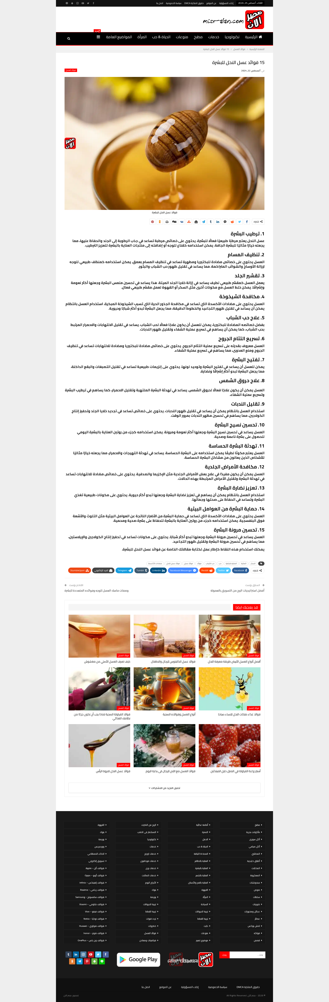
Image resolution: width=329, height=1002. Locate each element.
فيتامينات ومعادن (147, 940)
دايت (206, 926)
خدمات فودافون (148, 861)
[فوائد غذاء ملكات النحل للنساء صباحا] (229, 688)
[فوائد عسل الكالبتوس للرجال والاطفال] (164, 636)
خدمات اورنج (150, 854)
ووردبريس (99, 846)
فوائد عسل (188, 563)
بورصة (153, 897)
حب (220, 563)
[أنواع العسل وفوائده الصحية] (164, 688)
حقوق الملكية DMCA (194, 3)
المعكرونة (255, 875)
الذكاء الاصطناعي (95, 854)
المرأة (142, 36)
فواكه (257, 933)
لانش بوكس (254, 926)
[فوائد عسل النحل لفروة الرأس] (99, 745)
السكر (253, 563)
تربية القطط (202, 919)
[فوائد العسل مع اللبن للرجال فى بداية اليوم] (164, 745)
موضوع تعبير (202, 940)
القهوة (204, 890)
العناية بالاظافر (201, 861)
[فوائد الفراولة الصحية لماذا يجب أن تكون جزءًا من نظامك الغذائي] (99, 688)
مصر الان (68, 995)
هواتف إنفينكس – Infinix (92, 882)
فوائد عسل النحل (173, 563)
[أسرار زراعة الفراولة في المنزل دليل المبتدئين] (229, 745)
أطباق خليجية (253, 861)
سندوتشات (255, 882)
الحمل (205, 839)
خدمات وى (150, 868)
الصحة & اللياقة (201, 854)
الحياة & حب (161, 36)
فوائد (199, 563)
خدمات (213, 36)
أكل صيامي (254, 846)
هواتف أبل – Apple (95, 868)
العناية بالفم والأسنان (198, 882)
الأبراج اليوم (150, 882)
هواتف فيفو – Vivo (94, 911)
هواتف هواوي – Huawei (91, 926)
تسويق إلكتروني (96, 861)
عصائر (257, 919)
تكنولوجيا (232, 36)
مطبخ (198, 36)
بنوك (154, 890)
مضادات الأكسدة (155, 563)
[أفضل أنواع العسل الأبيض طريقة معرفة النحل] (229, 636)
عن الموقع (211, 3)
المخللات (256, 868)
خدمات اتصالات (149, 875)
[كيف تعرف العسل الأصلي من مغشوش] (99, 636)
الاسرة (205, 832)
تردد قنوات (151, 919)
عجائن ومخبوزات (252, 911)
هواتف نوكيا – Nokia (94, 919)
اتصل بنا (159, 3)
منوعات (182, 36)
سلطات (256, 897)
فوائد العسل (71, 70)
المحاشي (256, 854)
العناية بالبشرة (231, 563)
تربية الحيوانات (201, 911)
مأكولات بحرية (253, 832)
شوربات (256, 904)
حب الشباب (210, 563)
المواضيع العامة (119, 36)
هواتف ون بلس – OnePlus (91, 940)
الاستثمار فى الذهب (146, 832)
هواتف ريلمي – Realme (92, 890)
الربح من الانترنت (148, 825)
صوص (257, 890)
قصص (257, 940)
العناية (243, 563)
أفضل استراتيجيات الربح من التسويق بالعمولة (237, 590)
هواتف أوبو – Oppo (94, 875)
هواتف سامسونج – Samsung (89, 897)
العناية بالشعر (202, 875)
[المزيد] (98, 36)
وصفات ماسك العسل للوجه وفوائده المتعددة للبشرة (97, 590)
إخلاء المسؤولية (226, 3)
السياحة (204, 904)
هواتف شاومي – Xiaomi (91, 904)
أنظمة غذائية (202, 825)
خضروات (152, 926)
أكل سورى (254, 839)
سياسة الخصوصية (173, 3)
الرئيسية (251, 36)
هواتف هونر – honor (94, 933)
